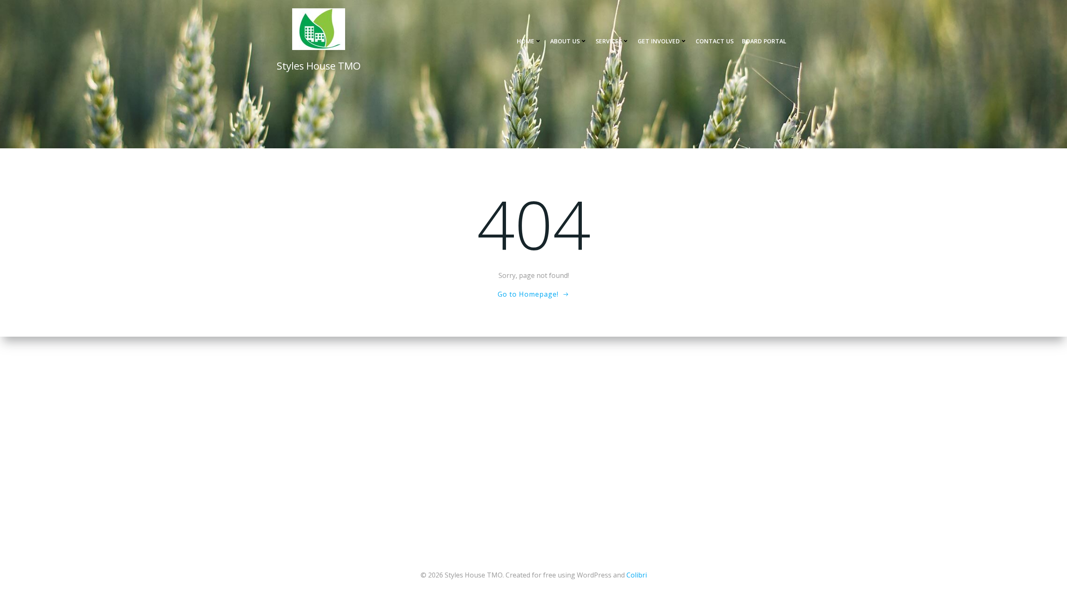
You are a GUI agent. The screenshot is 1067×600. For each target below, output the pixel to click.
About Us (565, 41)
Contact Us (715, 41)
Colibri (636, 575)
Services (609, 41)
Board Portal (764, 41)
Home (525, 41)
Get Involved (659, 41)
